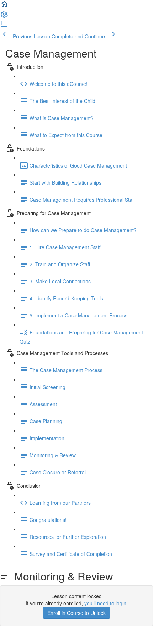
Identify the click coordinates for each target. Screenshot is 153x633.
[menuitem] (4, 16)
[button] (4, 6)
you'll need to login (105, 603)
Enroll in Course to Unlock (76, 612)
